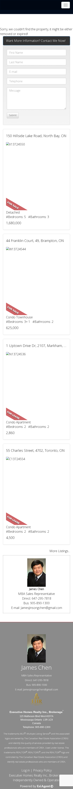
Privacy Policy (42, 770)
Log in (25, 770)
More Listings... (59, 551)
